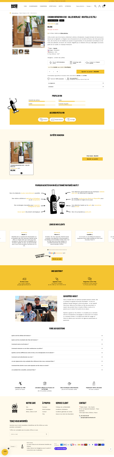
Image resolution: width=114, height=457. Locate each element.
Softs (61, 6)
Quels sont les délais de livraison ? (21, 335)
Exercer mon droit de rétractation (65, 414)
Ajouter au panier (92, 159)
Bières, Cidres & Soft (31, 411)
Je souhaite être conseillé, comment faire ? (24, 369)
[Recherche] (95, 6)
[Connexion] (99, 6)
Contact (44, 411)
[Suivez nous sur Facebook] (22, 445)
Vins (25, 6)
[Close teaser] (8, 448)
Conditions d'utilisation (62, 409)
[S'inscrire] (46, 434)
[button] (49, 249)
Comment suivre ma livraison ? (20, 344)
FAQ (43, 414)
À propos (68, 6)
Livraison (50, 86)
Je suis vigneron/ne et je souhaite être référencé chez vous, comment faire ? (33, 361)
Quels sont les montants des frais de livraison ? (25, 340)
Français (89, 6)
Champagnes (33, 6)
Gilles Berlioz (15, 13)
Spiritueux (52, 6)
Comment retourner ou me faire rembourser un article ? (27, 348)
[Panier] (103, 6)
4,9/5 (56, 23)
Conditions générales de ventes (64, 411)
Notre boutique (46, 409)
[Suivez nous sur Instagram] (22, 447)
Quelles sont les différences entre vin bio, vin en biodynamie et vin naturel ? (33, 352)
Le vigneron (51, 83)
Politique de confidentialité (63, 407)
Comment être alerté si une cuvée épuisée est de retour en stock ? (30, 365)
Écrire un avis (57, 259)
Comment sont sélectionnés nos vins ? (22, 357)
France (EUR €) (80, 6)
